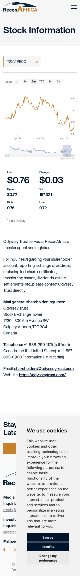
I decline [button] (48, 546)
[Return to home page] (20, 7)
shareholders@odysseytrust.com (44, 368)
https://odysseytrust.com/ (42, 375)
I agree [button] (48, 537)
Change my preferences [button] (48, 558)
